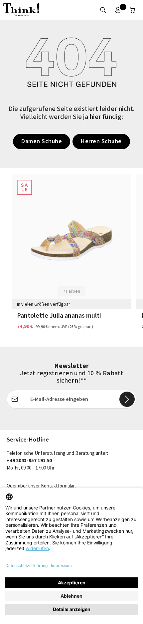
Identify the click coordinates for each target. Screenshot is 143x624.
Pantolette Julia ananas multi (59, 316)
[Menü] (88, 10)
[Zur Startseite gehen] (21, 10)
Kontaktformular (58, 485)
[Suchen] (103, 10)
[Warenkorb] (133, 10)
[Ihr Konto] (117, 10)
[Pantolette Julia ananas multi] (71, 240)
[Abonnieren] (127, 399)
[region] (71, 257)
